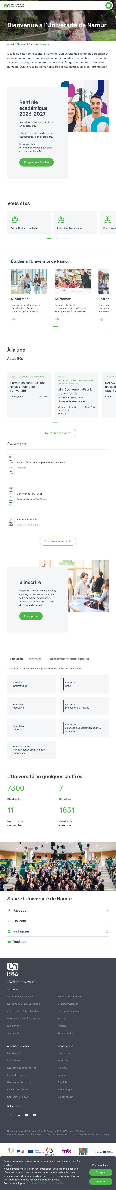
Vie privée (36, 1134)
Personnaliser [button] (100, 1165)
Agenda (62, 1067)
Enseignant (13, 1025)
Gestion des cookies (57, 1134)
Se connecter (65, 1097)
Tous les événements (58, 541)
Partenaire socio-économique (23, 1018)
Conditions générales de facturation (91, 1134)
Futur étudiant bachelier (20, 996)
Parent (62, 1025)
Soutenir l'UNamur (17, 1097)
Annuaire (63, 1060)
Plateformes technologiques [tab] (68, 659)
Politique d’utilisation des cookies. (46, 1183)
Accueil (10, 44)
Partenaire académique (71, 1011)
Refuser (100, 1181)
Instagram (21, 931)
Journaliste (13, 1033)
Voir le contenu (29, 222)
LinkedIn (19, 921)
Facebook (20, 910)
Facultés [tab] (16, 659)
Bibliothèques (66, 1089)
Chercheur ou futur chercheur (23, 1011)
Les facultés (14, 1060)
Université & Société (18, 1089)
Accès (61, 1075)
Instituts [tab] (35, 659)
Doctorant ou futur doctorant (23, 1004)
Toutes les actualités (58, 433)
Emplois (62, 1082)
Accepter (101, 1172)
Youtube (19, 942)
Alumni (62, 1018)
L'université (13, 1053)
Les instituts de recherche (21, 1067)
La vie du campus (17, 1075)
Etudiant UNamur (68, 1004)
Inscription (64, 1053)
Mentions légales (15, 1134)
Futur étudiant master (70, 996)
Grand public (65, 1033)
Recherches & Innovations (22, 1082)
